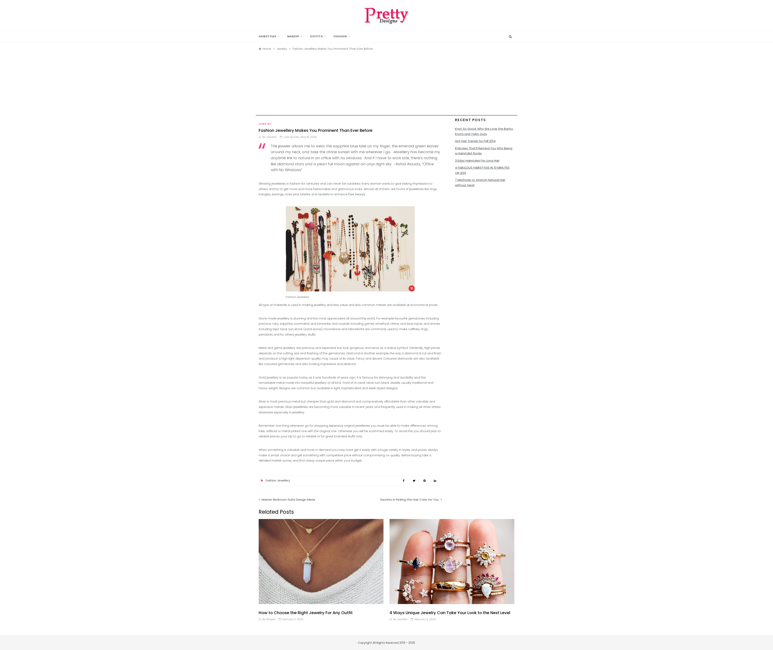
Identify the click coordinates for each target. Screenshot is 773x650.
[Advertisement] (386, 87)
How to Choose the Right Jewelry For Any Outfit (306, 613)
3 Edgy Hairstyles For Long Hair (477, 160)
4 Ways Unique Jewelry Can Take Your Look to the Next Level (450, 613)
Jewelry (265, 124)
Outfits (316, 36)
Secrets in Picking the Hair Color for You (409, 499)
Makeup (293, 36)
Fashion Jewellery (278, 480)
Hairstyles (267, 36)
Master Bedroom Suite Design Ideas (288, 499)
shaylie (271, 619)
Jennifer (271, 137)
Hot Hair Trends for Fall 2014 (475, 141)
